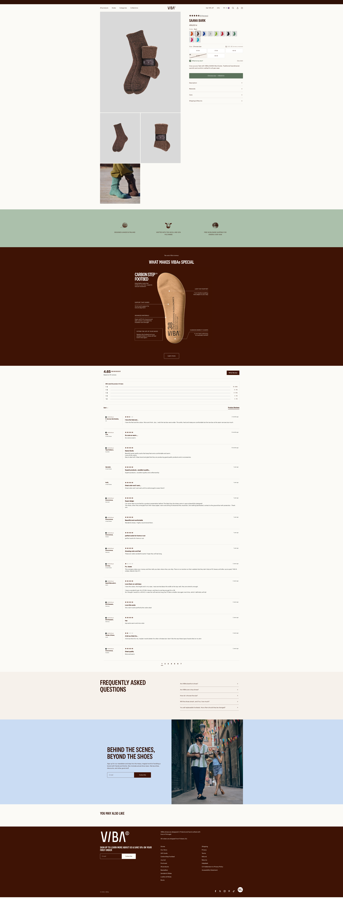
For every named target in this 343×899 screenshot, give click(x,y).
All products (104, 8)
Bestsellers (164, 870)
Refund (204, 856)
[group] (115, 371)
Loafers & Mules (166, 877)
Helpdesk (205, 863)
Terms (204, 853)
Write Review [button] (233, 373)
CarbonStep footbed (168, 856)
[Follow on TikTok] (234, 891)
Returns (204, 860)
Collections (134, 8)
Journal (163, 860)
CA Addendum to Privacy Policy (212, 867)
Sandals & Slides (166, 873)
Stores (163, 846)
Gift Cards (164, 853)
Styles (114, 8)
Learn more (171, 356)
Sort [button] (105, 408)
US (229, 46)
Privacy (204, 850)
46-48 (216, 56)
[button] (162, 664)
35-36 (198, 50)
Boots (163, 880)
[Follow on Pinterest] (229, 891)
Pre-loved (164, 863)
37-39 (216, 50)
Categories (123, 8)
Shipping (205, 846)
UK (231, 46)
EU (226, 46)
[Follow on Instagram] (224, 891)
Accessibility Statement (210, 870)
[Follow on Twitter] (220, 891)
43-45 (198, 56)
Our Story (164, 850)
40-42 (234, 50)
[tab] (233, 408)
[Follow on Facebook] (215, 891)
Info (218, 8)
